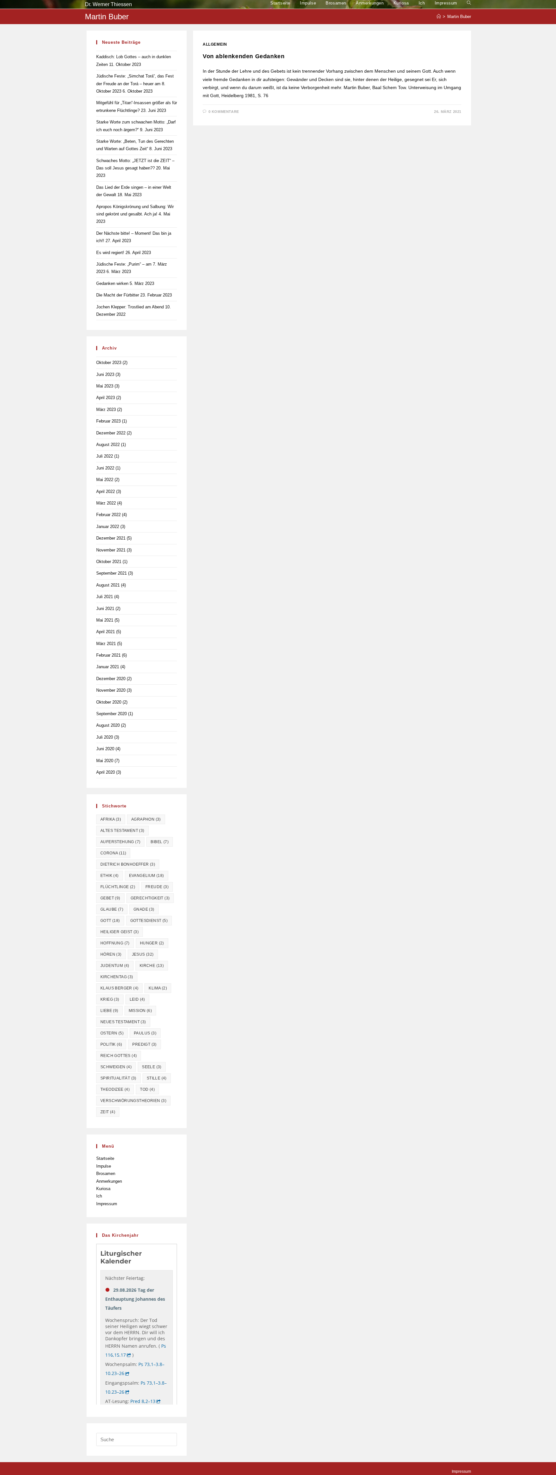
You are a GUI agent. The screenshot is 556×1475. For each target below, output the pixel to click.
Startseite (105, 1158)
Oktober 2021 (108, 561)
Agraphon (146, 819)
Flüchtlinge (117, 887)
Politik (111, 1044)
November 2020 (110, 690)
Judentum (114, 965)
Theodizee (115, 1089)
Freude (157, 887)
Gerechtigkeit (150, 898)
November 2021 (110, 550)
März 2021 (106, 643)
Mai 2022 (104, 479)
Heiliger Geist (119, 932)
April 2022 (105, 491)
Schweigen (116, 1067)
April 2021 (105, 631)
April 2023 (105, 397)
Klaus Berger (119, 988)
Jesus (143, 954)
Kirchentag (116, 977)
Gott (110, 920)
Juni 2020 (105, 748)
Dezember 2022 (110, 433)
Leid (137, 999)
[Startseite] (439, 16)
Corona (113, 853)
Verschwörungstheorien (133, 1100)
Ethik (109, 875)
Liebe (109, 1010)
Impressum (106, 1203)
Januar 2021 (107, 666)
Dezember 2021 (110, 538)
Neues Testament (123, 1022)
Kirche (152, 965)
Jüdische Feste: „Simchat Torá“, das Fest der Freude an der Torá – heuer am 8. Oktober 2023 (135, 84)
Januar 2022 (107, 526)
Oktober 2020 (108, 702)
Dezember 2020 (110, 678)
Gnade (144, 909)
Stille (157, 1078)
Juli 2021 (104, 596)
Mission (140, 1010)
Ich (99, 1196)
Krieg (109, 999)
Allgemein (215, 44)
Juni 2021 (105, 608)
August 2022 (108, 444)
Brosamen (105, 1173)
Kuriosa (103, 1188)
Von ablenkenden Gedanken (243, 56)
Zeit (107, 1112)
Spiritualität (118, 1078)
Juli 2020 (104, 737)
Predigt (144, 1044)
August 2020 (108, 725)
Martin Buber (459, 16)
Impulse (103, 1166)
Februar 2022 (108, 514)
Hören (111, 954)
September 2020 (111, 713)
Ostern (112, 1033)
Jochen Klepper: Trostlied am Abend (130, 307)
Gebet (110, 898)
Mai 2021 (104, 620)
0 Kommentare (223, 112)
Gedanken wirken (112, 283)
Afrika (110, 819)
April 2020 (105, 772)
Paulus (145, 1033)
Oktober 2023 (108, 362)
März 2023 (106, 409)
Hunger (152, 943)
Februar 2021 (108, 655)
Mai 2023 (104, 386)
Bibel (160, 842)
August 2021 (108, 585)
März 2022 (106, 503)
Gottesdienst (149, 920)
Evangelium (146, 875)
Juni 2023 (105, 374)
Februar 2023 (108, 421)
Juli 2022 (104, 456)
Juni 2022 (105, 468)
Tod (147, 1089)
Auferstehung (120, 842)
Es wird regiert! (110, 252)
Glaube (111, 909)
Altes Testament (122, 830)
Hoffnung (115, 943)
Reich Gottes (118, 1055)
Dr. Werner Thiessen (108, 4)
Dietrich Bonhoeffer (127, 864)
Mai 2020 (104, 760)
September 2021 (111, 573)
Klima (158, 988)
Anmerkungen (109, 1181)
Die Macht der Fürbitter (117, 295)
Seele (152, 1067)
